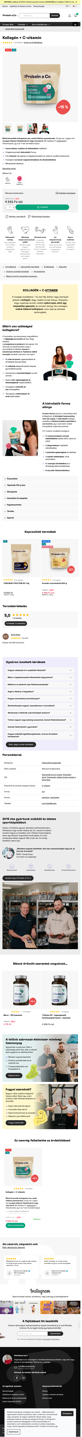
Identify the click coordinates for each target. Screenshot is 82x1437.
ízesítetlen (54, 798)
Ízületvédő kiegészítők (51, 763)
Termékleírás (10, 267)
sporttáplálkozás (49, 803)
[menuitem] (8, 24)
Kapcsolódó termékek (30, 267)
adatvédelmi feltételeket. (51, 1339)
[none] (38, 1339)
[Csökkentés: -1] (6, 207)
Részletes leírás (9, 169)
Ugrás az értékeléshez (33, 42)
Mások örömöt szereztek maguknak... (22, 276)
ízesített (45, 798)
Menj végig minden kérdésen (21, 745)
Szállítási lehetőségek (67, 193)
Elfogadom (67, 1413)
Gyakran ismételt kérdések (17, 272)
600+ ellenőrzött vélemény (13, 1248)
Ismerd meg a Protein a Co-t (18, 878)
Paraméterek (39, 272)
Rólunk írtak (47, 1398)
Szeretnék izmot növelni (52, 775)
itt (56, 1426)
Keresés (54, 15)
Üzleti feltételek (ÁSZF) (11, 1401)
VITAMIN (51, 290)
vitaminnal (60, 141)
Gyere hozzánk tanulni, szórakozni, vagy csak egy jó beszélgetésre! (40, 1297)
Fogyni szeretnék (15, 1123)
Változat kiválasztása (15, 1225)
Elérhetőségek (38, 6)
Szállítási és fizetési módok (20, 6)
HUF (67, 6)
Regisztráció (14, 1076)
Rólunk (5, 6)
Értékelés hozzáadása (15, 624)
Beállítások (13, 1432)
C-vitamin (46, 786)
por (43, 792)
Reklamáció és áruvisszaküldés (14, 1398)
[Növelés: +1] (13, 207)
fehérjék (9, 339)
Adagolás (63, 267)
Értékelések (49, 267)
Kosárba (44, 207)
